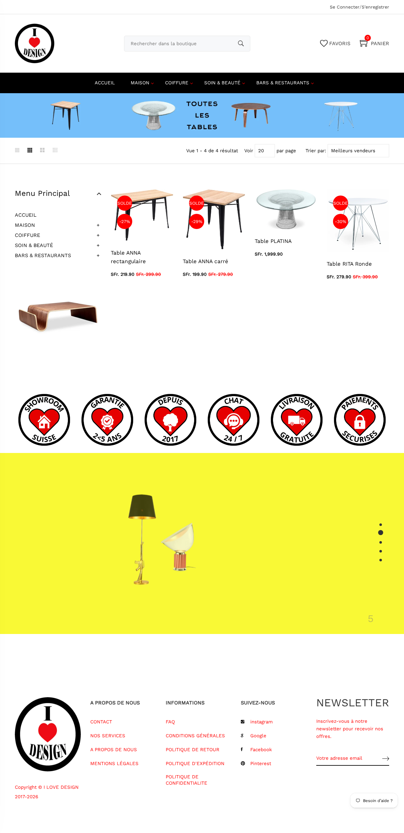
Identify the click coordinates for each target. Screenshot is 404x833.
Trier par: (316, 151)
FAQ (170, 722)
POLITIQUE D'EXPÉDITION (195, 763)
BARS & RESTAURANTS (282, 83)
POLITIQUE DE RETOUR (192, 749)
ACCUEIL (105, 83)
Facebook (261, 749)
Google (258, 736)
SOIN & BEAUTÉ (222, 83)
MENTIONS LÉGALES (114, 763)
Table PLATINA (273, 241)
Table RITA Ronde (349, 264)
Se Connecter (344, 6)
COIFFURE (176, 83)
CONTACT (101, 722)
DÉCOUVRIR (264, 575)
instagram (261, 722)
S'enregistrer (375, 6)
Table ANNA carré (205, 261)
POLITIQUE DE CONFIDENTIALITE (186, 780)
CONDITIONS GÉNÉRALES (195, 736)
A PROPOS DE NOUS (113, 749)
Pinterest (260, 763)
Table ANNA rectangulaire (128, 257)
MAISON (140, 83)
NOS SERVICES (107, 736)
